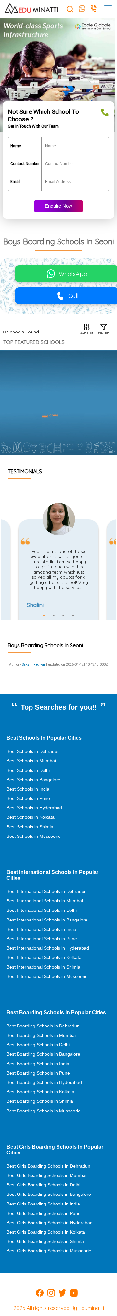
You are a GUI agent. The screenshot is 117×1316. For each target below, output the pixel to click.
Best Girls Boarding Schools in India (43, 1203)
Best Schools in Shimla (29, 826)
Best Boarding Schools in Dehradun (43, 1025)
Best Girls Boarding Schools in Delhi (43, 1184)
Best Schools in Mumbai (31, 760)
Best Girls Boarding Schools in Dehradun (48, 1166)
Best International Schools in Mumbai (44, 900)
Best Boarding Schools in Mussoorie (43, 1110)
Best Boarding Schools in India (37, 1063)
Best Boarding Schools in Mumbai (41, 1035)
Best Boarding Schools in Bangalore (43, 1054)
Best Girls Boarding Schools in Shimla (45, 1241)
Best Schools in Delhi (28, 770)
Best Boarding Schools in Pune (38, 1073)
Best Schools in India (27, 789)
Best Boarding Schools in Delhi (38, 1044)
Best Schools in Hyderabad (34, 807)
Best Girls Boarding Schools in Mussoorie (48, 1250)
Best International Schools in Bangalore (46, 919)
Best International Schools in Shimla (43, 967)
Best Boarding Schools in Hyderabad (44, 1082)
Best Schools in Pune (28, 798)
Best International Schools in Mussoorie (47, 976)
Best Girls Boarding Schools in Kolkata (45, 1232)
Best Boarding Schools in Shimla (39, 1101)
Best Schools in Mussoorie (33, 836)
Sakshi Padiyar (33, 664)
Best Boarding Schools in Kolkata (40, 1091)
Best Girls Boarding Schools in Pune (43, 1213)
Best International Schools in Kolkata (44, 957)
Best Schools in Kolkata (30, 817)
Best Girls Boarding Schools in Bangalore (48, 1194)
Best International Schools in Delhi (41, 910)
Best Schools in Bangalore (33, 779)
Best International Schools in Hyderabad (47, 948)
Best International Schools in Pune (41, 938)
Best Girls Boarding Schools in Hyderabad (49, 1222)
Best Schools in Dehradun (33, 751)
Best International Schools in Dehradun (46, 891)
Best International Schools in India (41, 929)
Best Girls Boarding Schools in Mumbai (46, 1175)
